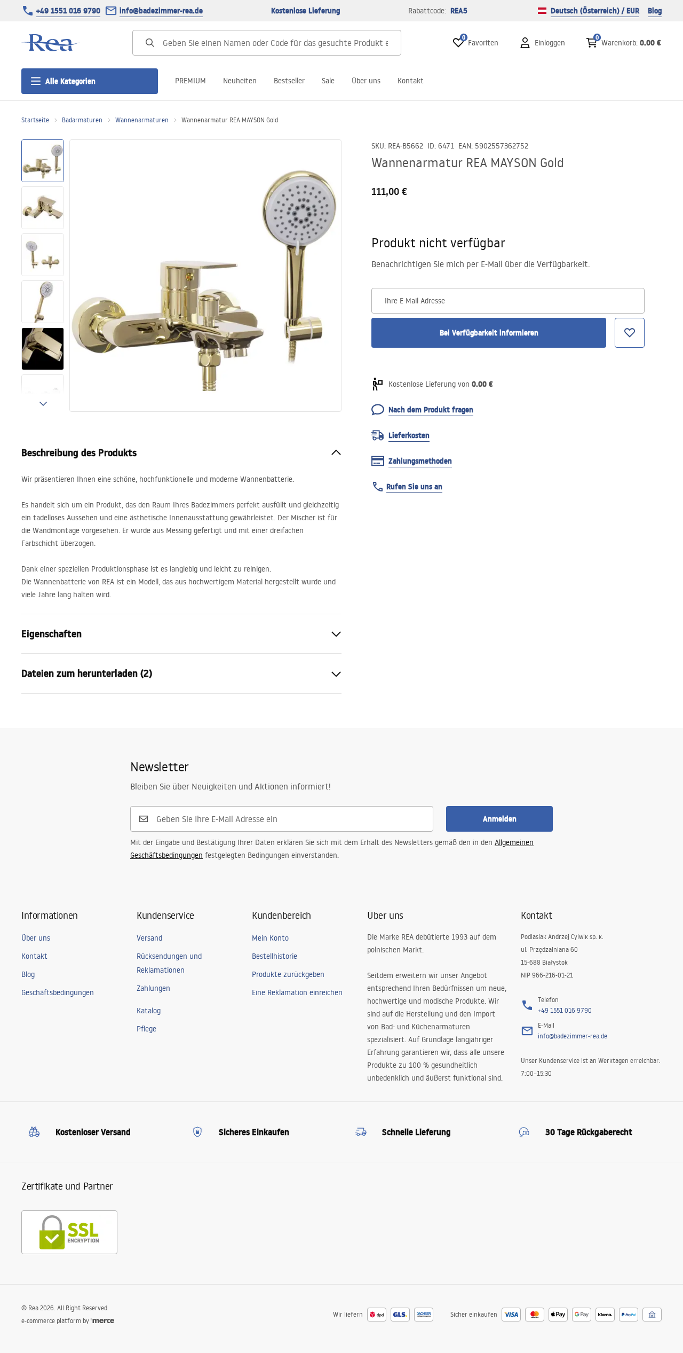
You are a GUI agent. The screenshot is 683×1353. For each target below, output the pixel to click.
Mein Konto (270, 938)
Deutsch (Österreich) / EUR (595, 10)
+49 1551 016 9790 (68, 10)
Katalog (149, 1010)
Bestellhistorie (274, 956)
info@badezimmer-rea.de (161, 10)
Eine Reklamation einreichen (297, 992)
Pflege (146, 1029)
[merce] (102, 1321)
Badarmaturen (82, 120)
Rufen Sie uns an (414, 486)
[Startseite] (50, 42)
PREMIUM (190, 80)
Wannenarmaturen (142, 120)
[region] (42, 275)
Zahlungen (153, 988)
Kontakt (411, 80)
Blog (655, 10)
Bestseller (289, 80)
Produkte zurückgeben (288, 974)
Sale (328, 80)
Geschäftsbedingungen (57, 992)
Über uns (366, 80)
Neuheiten (240, 80)
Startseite (35, 120)
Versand (149, 938)
